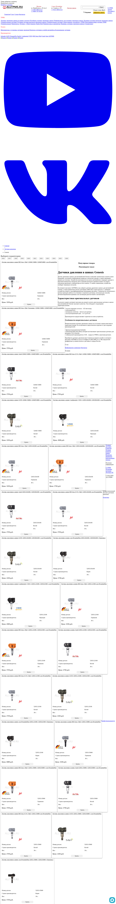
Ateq (46, 36)
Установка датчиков (109, 470)
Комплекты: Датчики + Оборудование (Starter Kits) (27, 24)
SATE (8, 36)
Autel (43, 36)
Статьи (16, 14)
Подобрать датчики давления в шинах (42, 20)
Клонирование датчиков (62, 30)
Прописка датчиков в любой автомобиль (42, 30)
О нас (12, 14)
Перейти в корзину (7, 5)
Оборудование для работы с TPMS (74, 22)
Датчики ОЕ (109, 472)
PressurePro (13, 36)
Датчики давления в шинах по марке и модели (15, 20)
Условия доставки (108, 446)
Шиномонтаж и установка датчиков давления (15, 30)
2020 (28, 258)
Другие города (71, 8)
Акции (110, 9)
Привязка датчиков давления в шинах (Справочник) (77, 24)
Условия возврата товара (108, 451)
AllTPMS (51, 36)
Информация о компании (73, 347)
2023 (47, 258)
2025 (60, 258)
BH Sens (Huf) (37, 36)
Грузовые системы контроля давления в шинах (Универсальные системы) (40, 22)
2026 (66, 258)
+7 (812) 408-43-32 (57, 9)
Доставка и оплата (111, 12)
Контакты (22, 14)
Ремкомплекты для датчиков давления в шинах (68, 20)
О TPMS (110, 8)
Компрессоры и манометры (51, 24)
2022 (41, 258)
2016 (3, 258)
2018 (16, 258)
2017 (9, 258)
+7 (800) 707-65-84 (36, 11)
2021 (35, 258)
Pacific (19, 36)
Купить (29, 304)
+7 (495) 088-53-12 (36, 9)
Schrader (3, 36)
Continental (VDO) (27, 36)
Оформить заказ (100, 12)
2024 (54, 258)
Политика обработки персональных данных (110, 457)
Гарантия (7, 14)
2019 (22, 258)
